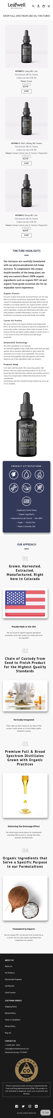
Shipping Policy (11, 1006)
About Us (8, 966)
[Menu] (48, 6)
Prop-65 (8, 1033)
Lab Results (9, 986)
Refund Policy (10, 1013)
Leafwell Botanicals (29, 1113)
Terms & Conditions (12, 1020)
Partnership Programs (13, 979)
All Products (10, 973)
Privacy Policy (10, 1026)
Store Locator (10, 992)
